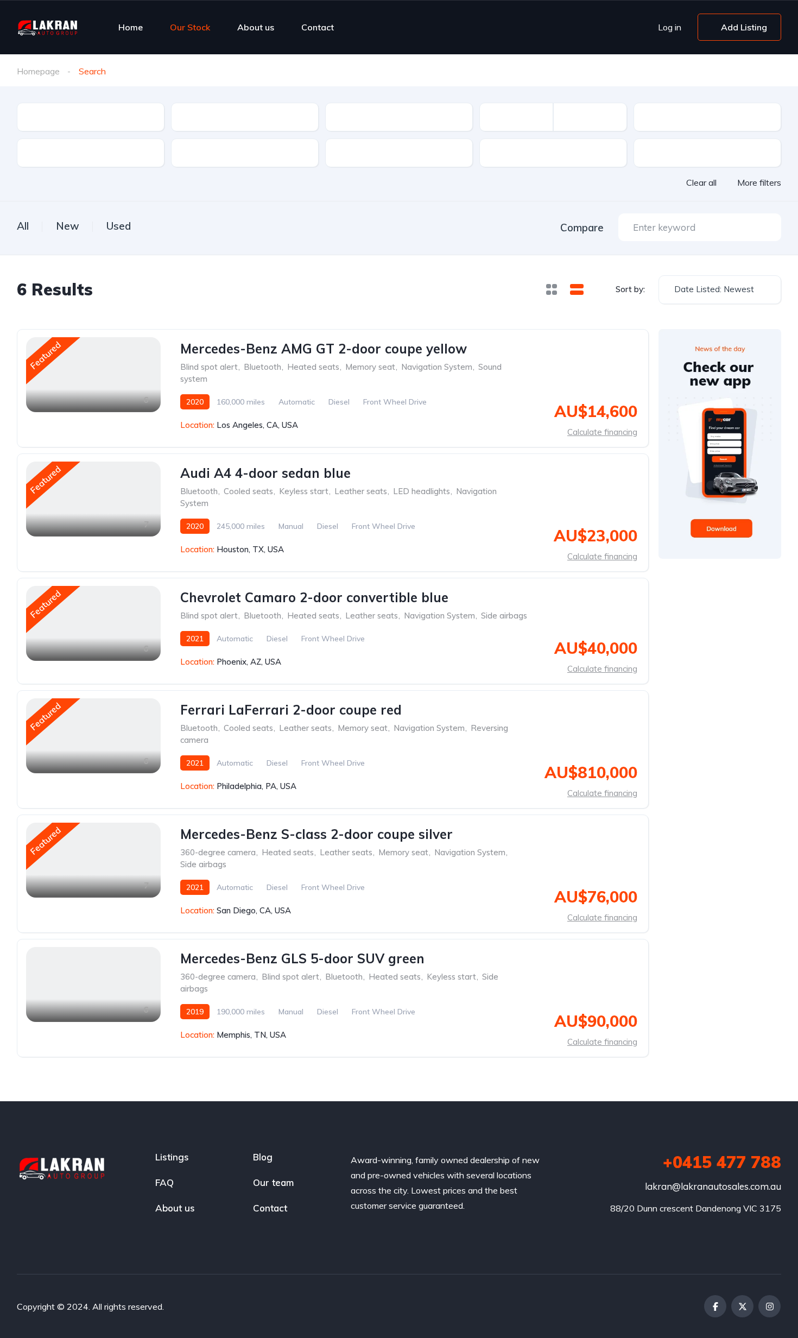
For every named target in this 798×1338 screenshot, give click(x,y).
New (67, 225)
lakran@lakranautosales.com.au (713, 1186)
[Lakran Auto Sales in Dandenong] (47, 27)
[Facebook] (715, 1306)
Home (130, 27)
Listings (172, 1157)
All (23, 225)
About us (255, 27)
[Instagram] (769, 1306)
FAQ (164, 1182)
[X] (742, 1306)
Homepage (38, 71)
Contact (317, 27)
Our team (273, 1182)
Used (118, 225)
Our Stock (190, 27)
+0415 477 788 (722, 1162)
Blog (263, 1157)
